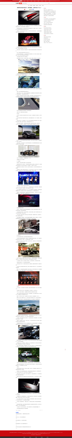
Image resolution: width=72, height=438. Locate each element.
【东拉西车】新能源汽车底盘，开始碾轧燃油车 (48, 33)
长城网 (17, 3)
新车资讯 (31, 5)
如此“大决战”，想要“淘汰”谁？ (47, 40)
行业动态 (40, 5)
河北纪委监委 (43, 433)
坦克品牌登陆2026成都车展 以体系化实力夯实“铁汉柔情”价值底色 (50, 14)
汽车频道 (23, 3)
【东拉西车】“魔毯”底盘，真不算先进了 (48, 31)
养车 (45, 35)
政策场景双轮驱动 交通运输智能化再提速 (48, 24)
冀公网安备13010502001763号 (47, 433)
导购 (45, 26)
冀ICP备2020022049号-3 (38, 432)
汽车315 (43, 5)
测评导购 (26, 3)
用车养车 (37, 5)
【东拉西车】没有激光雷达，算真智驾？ (48, 32)
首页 (28, 5)
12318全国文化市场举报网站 (39, 433)
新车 (45, 8)
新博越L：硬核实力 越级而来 (47, 41)
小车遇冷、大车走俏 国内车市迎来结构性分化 (48, 22)
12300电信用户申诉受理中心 (24, 433)
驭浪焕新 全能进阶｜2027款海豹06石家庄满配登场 (49, 15)
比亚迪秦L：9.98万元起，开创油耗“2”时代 (48, 42)
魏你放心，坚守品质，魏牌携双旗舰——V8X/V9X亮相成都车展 (50, 13)
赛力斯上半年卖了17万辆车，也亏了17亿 (48, 23)
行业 (45, 17)
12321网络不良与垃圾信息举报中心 (34, 433)
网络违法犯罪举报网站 (29, 433)
